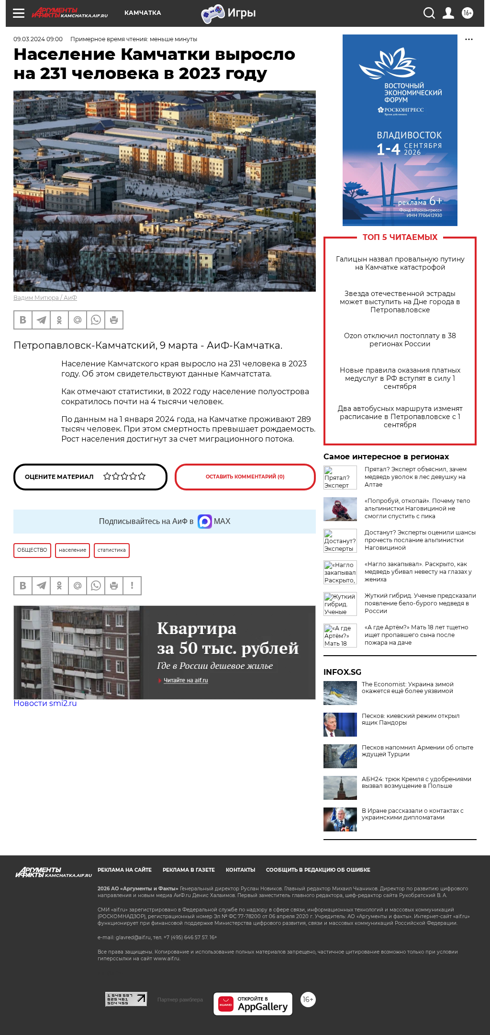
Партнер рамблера (180, 999)
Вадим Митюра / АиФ (45, 297)
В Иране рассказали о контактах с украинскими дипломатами (413, 814)
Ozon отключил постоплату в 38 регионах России (400, 340)
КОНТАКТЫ (240, 870)
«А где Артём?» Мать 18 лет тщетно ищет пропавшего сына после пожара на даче (416, 635)
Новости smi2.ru (45, 703)
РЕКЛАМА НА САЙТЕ (125, 870)
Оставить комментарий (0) (245, 477)
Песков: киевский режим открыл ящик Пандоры (411, 719)
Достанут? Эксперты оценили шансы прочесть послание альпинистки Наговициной (420, 540)
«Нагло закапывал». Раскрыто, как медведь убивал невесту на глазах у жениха (418, 571)
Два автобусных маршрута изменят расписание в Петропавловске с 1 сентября (400, 417)
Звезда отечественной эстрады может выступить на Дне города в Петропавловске (400, 302)
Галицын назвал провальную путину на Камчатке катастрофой (400, 263)
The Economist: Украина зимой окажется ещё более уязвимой (408, 687)
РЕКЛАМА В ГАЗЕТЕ (189, 870)
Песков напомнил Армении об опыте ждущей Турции (417, 751)
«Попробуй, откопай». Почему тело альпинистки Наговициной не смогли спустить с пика (417, 508)
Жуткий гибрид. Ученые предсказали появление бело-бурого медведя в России (420, 603)
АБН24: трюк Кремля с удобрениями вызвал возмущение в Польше (416, 782)
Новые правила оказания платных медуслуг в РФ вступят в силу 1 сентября (400, 378)
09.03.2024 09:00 (38, 39)
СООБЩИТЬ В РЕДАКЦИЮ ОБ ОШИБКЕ (318, 870)
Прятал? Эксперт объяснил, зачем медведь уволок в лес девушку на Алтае (416, 477)
